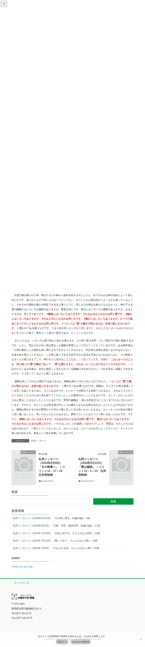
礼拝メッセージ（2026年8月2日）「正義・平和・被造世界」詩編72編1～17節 (56, 525)
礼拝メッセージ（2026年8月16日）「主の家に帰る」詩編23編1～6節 (51, 518)
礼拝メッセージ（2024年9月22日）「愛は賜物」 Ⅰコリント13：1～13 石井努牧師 (92, 467)
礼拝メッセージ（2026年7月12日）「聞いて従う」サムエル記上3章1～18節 (55, 540)
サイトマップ (21, 582)
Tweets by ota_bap (22, 566)
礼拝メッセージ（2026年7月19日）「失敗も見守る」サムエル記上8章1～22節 (56, 533)
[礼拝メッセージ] (24, 457)
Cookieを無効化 (80, 641)
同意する (62, 641)
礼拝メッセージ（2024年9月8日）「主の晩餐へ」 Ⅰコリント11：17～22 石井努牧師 (52, 467)
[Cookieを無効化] (140, 639)
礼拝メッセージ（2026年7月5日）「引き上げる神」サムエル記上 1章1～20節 (56, 548)
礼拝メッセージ (38, 440)
